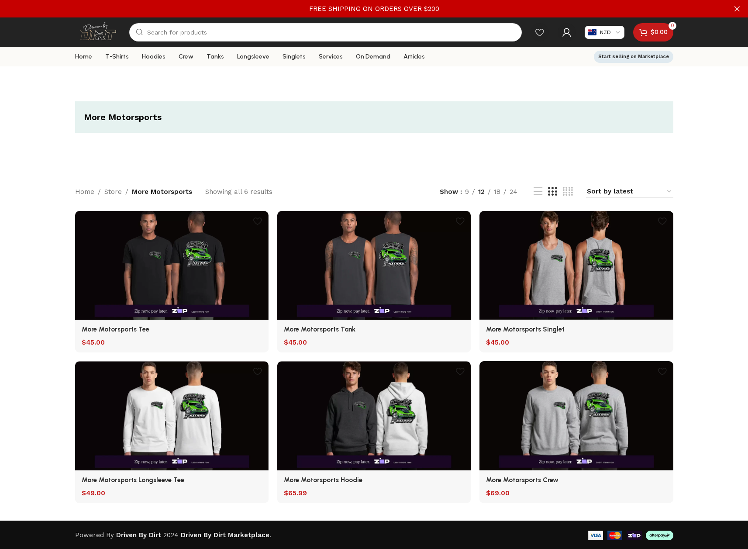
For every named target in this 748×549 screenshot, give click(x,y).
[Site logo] (98, 31)
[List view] (538, 192)
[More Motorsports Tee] (172, 265)
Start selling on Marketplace (633, 56)
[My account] (566, 32)
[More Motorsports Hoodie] (374, 415)
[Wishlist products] (539, 32)
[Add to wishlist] (258, 221)
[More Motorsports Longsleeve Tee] (172, 415)
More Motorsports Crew (522, 480)
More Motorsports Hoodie (323, 480)
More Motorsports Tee (115, 329)
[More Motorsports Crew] (576, 415)
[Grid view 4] (568, 192)
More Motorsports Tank (319, 329)
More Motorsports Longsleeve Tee (133, 480)
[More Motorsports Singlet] (576, 265)
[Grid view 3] (552, 192)
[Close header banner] (737, 8)
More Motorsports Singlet (525, 329)
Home (84, 192)
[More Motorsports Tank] (374, 265)
